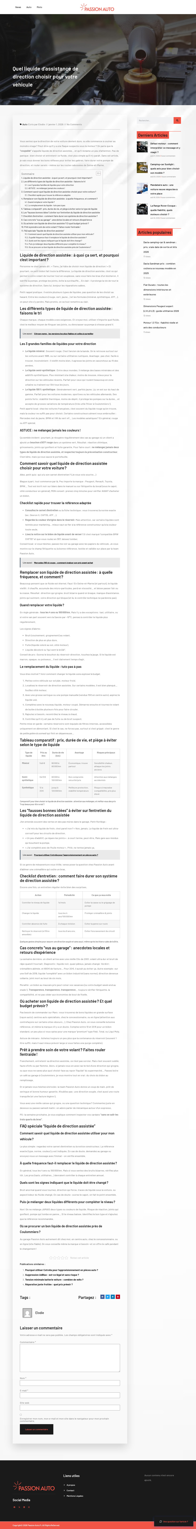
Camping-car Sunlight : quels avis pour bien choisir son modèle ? (165, 168)
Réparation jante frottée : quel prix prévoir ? (49, 1284)
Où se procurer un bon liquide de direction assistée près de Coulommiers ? (60, 247)
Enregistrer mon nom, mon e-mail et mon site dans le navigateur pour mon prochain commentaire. (64, 1419)
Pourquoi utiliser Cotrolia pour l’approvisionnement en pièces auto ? (61, 1270)
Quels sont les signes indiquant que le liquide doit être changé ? (55, 240)
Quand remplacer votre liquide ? (41, 202)
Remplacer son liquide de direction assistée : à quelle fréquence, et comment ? (60, 198)
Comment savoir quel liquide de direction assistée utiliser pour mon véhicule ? (61, 234)
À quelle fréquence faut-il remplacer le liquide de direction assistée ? (58, 237)
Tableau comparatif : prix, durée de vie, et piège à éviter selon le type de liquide (60, 209)
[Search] (177, 120)
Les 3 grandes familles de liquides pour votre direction (51, 185)
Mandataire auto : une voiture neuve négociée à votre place (163, 189)
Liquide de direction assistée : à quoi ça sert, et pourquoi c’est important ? (57, 178)
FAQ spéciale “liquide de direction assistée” (44, 230)
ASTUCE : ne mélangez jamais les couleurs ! (46, 188)
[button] (102, 1297)
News (18, 7)
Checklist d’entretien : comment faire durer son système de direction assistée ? (60, 216)
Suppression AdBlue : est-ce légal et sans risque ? (52, 1274)
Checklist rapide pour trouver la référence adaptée (49, 195)
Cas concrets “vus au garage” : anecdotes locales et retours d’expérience (57, 220)
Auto (28, 7)
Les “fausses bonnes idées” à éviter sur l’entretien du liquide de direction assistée (61, 212)
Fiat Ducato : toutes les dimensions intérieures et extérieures (157, 289)
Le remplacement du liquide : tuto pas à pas (46, 205)
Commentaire (28, 1342)
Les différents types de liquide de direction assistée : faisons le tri (54, 181)
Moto (39, 7)
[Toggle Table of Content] (97, 173)
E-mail (24, 1390)
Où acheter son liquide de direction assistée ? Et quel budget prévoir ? (56, 223)
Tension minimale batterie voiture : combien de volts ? (54, 1279)
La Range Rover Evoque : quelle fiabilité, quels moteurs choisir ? (163, 210)
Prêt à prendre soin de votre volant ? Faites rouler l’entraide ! (52, 227)
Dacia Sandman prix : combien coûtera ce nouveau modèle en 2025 (159, 268)
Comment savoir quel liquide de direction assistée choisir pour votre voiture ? (59, 191)
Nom (23, 1378)
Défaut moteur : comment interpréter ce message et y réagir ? (165, 148)
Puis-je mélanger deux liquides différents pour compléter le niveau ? (57, 244)
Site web (24, 1403)
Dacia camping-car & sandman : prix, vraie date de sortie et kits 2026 (160, 247)
